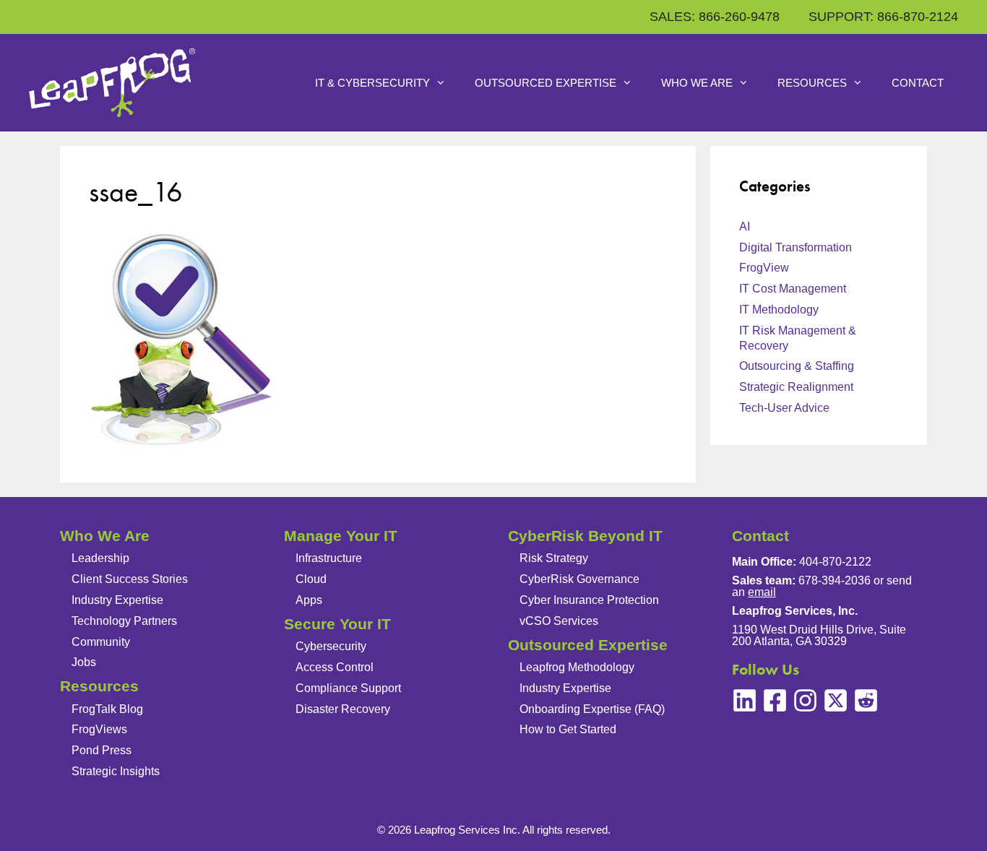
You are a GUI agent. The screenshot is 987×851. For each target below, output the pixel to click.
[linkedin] (744, 700)
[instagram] (805, 700)
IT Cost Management (792, 288)
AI (744, 226)
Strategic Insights (116, 771)
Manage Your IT (340, 535)
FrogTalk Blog (107, 709)
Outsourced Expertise (545, 83)
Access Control (335, 667)
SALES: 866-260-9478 (715, 16)
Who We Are (697, 83)
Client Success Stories (130, 579)
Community (101, 642)
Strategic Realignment (796, 387)
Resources (812, 83)
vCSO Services (559, 621)
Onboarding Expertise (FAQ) (592, 709)
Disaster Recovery (343, 709)
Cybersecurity (331, 646)
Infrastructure (329, 558)
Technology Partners (124, 621)
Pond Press (102, 750)
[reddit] (866, 700)
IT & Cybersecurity (372, 83)
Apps (309, 600)
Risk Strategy (554, 558)
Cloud (311, 579)
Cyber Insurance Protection (589, 600)
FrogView (764, 268)
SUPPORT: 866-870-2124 (883, 16)
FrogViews (99, 729)
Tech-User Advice (784, 408)
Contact (918, 83)
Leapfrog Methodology (577, 667)
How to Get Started (568, 729)
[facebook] (775, 700)
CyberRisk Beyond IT (585, 535)
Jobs (84, 662)
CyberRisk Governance (579, 579)
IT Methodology (779, 309)
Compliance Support (348, 688)
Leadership (100, 558)
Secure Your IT (337, 623)
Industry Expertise (117, 600)
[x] (835, 700)
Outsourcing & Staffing (796, 366)
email (762, 592)
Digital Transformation (795, 247)
